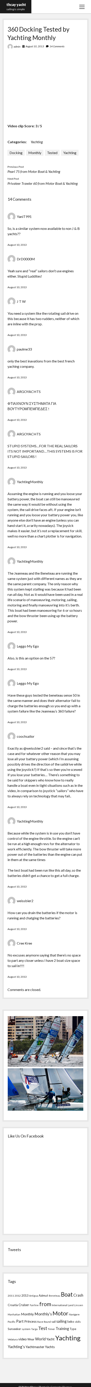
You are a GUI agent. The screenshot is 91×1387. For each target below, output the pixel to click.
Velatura (13, 1339)
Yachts (50, 1347)
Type (73, 1329)
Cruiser (24, 1305)
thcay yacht (16, 4)
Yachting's (16, 1346)
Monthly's (43, 1314)
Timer (51, 1329)
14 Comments (56, 46)
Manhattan (14, 1314)
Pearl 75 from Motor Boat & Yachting (34, 171)
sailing (61, 1321)
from (45, 1304)
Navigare (74, 1314)
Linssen (78, 1305)
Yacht (50, 1339)
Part (20, 1321)
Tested (52, 153)
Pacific (11, 1321)
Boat (67, 1294)
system (26, 1329)
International (59, 1305)
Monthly (34, 153)
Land (71, 1305)
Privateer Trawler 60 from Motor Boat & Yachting (43, 183)
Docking (16, 153)
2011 (11, 1295)
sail (53, 1321)
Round (47, 1321)
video (22, 1339)
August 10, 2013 (35, 46)
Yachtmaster (35, 1347)
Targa (34, 1329)
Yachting (37, 142)
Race (40, 1321)
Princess (30, 1321)
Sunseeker (14, 1329)
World (40, 1339)
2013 (24, 1295)
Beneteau (54, 1295)
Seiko (70, 1321)
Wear (30, 1339)
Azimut (43, 1295)
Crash (78, 1295)
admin (17, 46)
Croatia (13, 1305)
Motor (60, 1313)
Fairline (34, 1305)
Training (62, 1328)
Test (42, 1328)
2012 (18, 1295)
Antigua (33, 1295)
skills (78, 1321)
